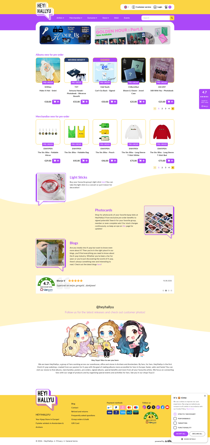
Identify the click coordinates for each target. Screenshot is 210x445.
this (124, 226)
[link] (105, 284)
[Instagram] (144, 407)
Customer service (143, 7)
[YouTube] (167, 407)
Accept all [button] (180, 434)
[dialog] (189, 418)
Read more (190, 409)
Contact (74, 408)
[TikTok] (149, 407)
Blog (73, 404)
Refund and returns (79, 412)
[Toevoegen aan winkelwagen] (56, 102)
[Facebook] (163, 407)
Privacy (59, 441)
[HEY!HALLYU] (45, 11)
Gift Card (75, 423)
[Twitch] (158, 407)
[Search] (172, 17)
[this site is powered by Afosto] (164, 441)
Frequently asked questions (83, 415)
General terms (72, 441)
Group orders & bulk (80, 419)
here (103, 182)
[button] (172, 108)
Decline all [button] (197, 434)
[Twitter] (153, 407)
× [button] (205, 396)
